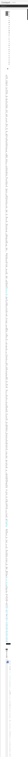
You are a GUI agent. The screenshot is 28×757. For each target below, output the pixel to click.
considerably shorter (7, 523)
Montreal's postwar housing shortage (9, 38)
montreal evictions (7, 625)
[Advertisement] (15, 33)
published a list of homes (7, 292)
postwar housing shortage (7, 637)
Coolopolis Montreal (7, 609)
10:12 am (10, 675)
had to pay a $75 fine (6, 580)
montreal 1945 (7, 619)
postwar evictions (7, 630)
